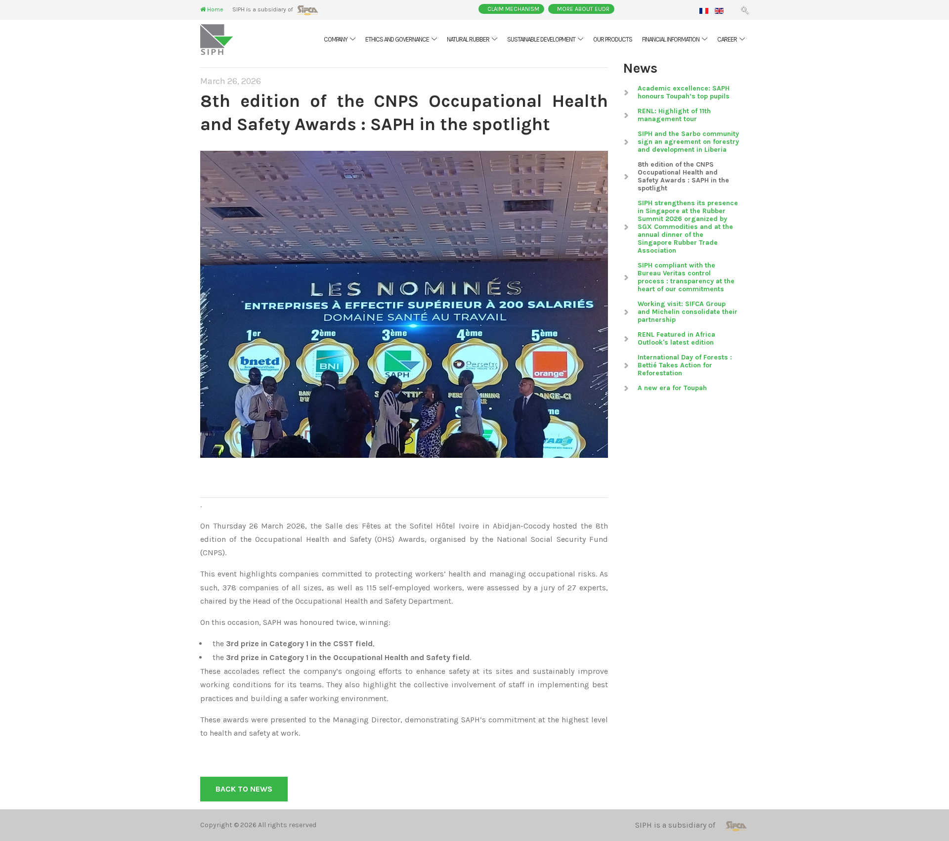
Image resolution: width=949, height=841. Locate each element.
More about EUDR (583, 8)
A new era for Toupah (672, 388)
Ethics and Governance (397, 39)
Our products (612, 39)
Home (214, 9)
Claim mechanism (513, 8)
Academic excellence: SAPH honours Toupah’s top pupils (684, 92)
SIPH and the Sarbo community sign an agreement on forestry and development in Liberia (688, 142)
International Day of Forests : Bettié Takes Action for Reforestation (685, 365)
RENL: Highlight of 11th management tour (674, 115)
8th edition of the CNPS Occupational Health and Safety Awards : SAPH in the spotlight (683, 176)
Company (335, 39)
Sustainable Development (541, 39)
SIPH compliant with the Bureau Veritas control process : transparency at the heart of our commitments (686, 277)
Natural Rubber (468, 39)
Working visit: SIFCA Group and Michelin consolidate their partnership (687, 312)
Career (727, 39)
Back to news (244, 789)
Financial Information (670, 39)
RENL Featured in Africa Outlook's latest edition (676, 338)
